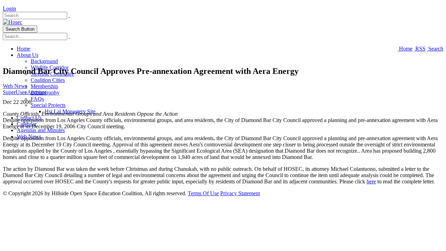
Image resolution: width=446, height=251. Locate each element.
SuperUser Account (24, 92)
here (371, 181)
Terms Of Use (203, 193)
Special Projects (48, 105)
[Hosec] (12, 22)
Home (23, 49)
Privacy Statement (240, 193)
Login (9, 9)
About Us (27, 55)
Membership (44, 86)
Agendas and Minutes (41, 130)
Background (44, 61)
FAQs (37, 99)
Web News (15, 86)
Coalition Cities (48, 80)
